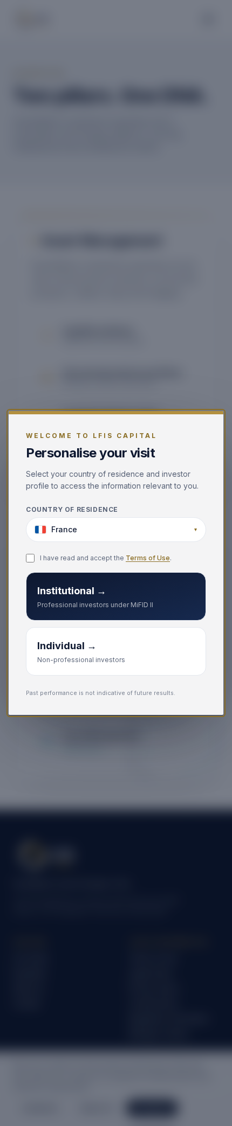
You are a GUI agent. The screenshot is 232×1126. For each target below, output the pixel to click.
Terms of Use (148, 558)
